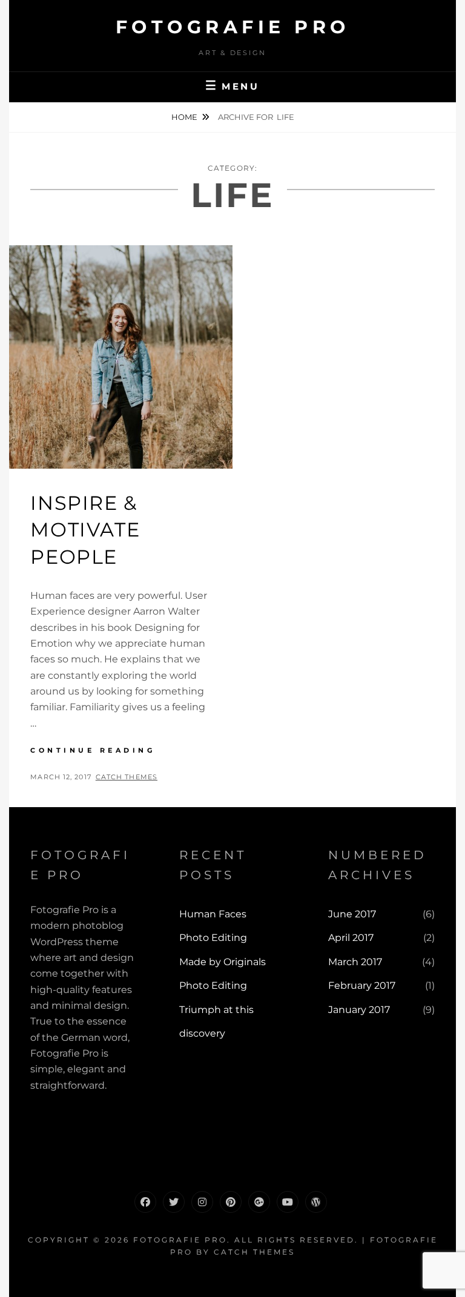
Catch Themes (126, 777)
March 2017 (355, 962)
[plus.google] (259, 1202)
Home (184, 117)
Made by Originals (222, 962)
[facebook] (145, 1202)
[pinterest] (231, 1202)
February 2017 (361, 985)
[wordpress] (316, 1202)
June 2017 (352, 914)
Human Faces (212, 914)
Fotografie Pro (233, 27)
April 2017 (351, 937)
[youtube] (287, 1202)
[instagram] (202, 1202)
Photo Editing (213, 937)
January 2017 (359, 1009)
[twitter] (174, 1202)
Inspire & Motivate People (85, 530)
